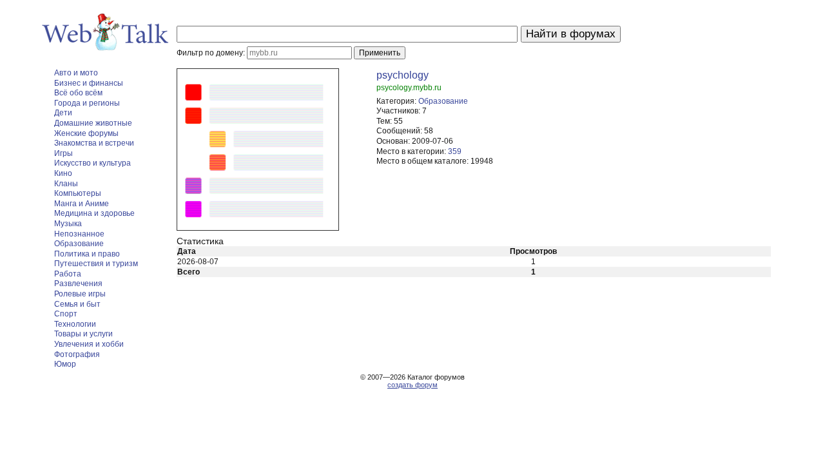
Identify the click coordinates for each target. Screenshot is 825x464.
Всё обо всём (78, 92)
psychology (402, 75)
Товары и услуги (83, 333)
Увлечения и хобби (89, 344)
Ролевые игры (80, 293)
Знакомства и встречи (94, 143)
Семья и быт (77, 304)
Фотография (77, 354)
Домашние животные (93, 123)
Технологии (75, 324)
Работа (67, 273)
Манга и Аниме (81, 203)
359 (454, 151)
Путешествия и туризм (96, 263)
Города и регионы (87, 103)
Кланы (66, 183)
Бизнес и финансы (88, 83)
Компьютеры (77, 193)
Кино (63, 173)
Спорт (65, 313)
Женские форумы (86, 133)
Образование (79, 243)
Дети (63, 112)
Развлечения (78, 283)
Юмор (65, 364)
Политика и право (87, 253)
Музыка (68, 223)
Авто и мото (76, 72)
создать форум (412, 385)
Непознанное (79, 233)
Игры (63, 153)
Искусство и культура (92, 163)
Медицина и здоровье (94, 213)
